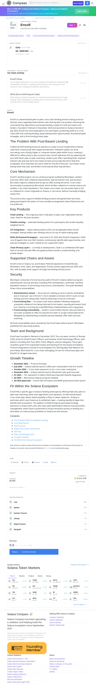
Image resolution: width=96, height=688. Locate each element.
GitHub (52, 672)
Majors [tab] (12, 576)
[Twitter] (80, 25)
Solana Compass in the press (60, 664)
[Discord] (84, 25)
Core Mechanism (21, 423)
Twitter (26, 462)
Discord (37, 462)
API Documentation (14, 679)
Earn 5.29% (82, 11)
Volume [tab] (22, 576)
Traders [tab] (31, 576)
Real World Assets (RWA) (15, 18)
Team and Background (24, 434)
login (20, 552)
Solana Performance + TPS (17, 659)
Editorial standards (56, 661)
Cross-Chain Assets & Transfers (43, 36)
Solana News (54, 666)
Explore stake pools (57, 625)
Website (15, 462)
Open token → (82, 43)
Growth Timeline (21, 437)
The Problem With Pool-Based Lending (31, 420)
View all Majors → (80, 604)
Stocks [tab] (40, 576)
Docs (55, 462)
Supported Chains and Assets (27, 428)
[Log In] (87, 3)
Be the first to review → (17, 487)
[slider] (23, 545)
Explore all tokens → (80, 564)
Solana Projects (25, 21)
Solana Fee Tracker (14, 666)
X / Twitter (53, 669)
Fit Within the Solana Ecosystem (28, 440)
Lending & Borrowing (16, 36)
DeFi (28, 36)
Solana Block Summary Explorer (19, 664)
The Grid (47, 448)
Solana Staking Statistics (16, 674)
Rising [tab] (48, 576)
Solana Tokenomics (14, 677)
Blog (46, 462)
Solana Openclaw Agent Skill (18, 682)
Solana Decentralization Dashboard (21, 661)
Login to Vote (80, 481)
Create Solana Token (15, 672)
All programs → (83, 73)
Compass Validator (56, 617)
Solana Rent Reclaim (15, 669)
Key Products (20, 426)
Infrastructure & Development (68, 36)
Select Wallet (78, 3)
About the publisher (57, 659)
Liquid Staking (55, 622)
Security (17, 431)
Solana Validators (56, 620)
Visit (71, 25)
